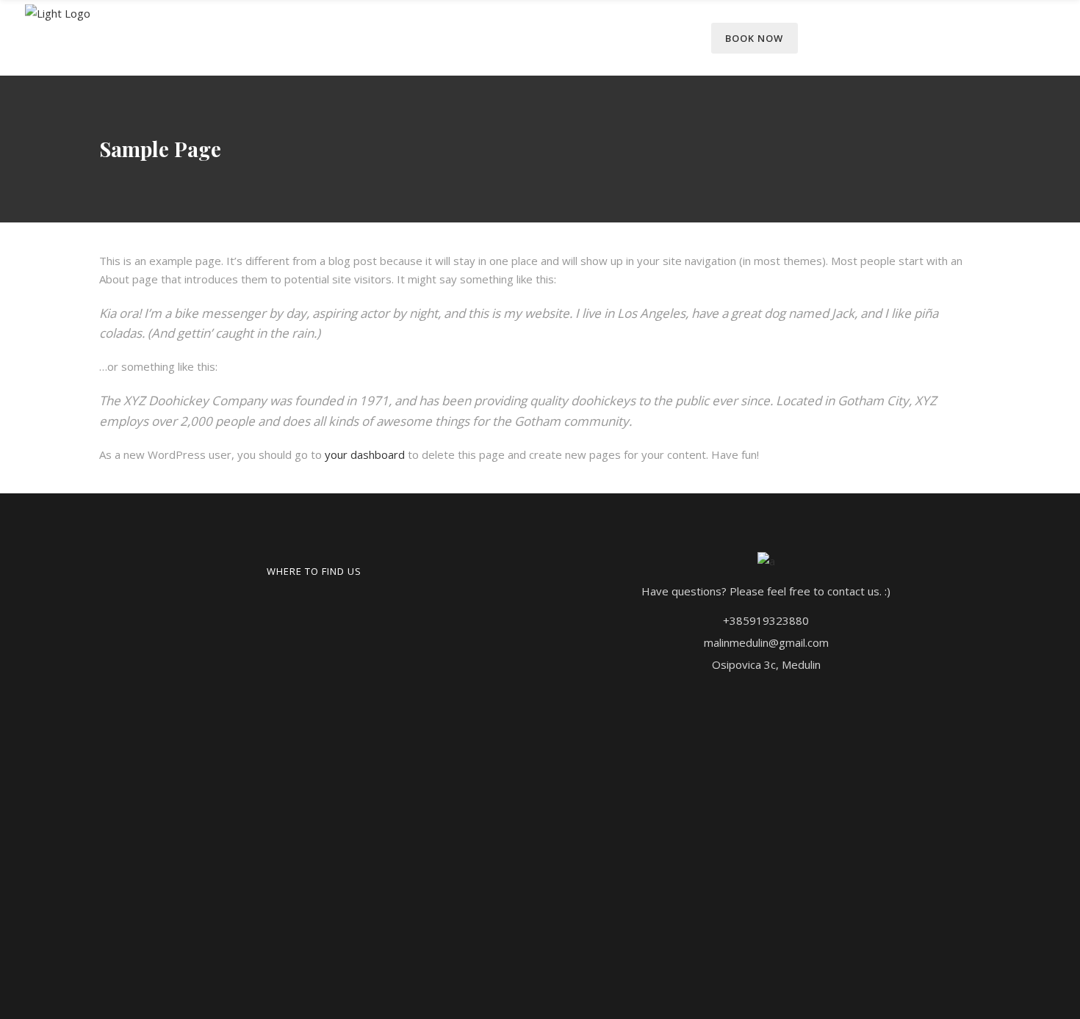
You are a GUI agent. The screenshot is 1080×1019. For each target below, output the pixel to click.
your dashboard (365, 454)
